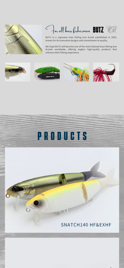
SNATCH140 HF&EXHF (86, 225)
